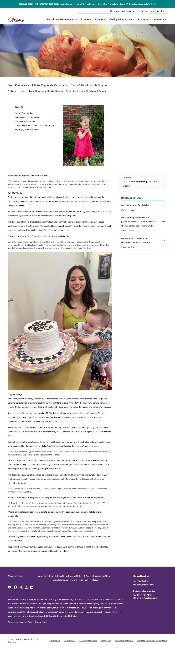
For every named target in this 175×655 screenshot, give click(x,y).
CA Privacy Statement (88, 640)
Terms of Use (55, 640)
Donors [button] (99, 19)
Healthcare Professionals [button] (61, 19)
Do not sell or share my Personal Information (27, 622)
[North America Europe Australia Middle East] (158, 11)
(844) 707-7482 (144, 595)
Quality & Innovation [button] (120, 19)
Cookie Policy (70, 616)
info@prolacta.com (145, 584)
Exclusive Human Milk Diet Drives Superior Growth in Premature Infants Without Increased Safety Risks (87, 4)
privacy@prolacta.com (147, 598)
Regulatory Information (124, 640)
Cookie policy (105, 640)
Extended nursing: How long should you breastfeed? (75, 580)
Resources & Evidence (124, 11)
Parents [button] (85, 19)
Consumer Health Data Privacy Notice (152, 640)
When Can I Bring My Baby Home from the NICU (59, 576)
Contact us (142, 11)
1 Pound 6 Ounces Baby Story (97, 576)
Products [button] (143, 19)
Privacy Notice (53, 616)
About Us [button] (159, 19)
